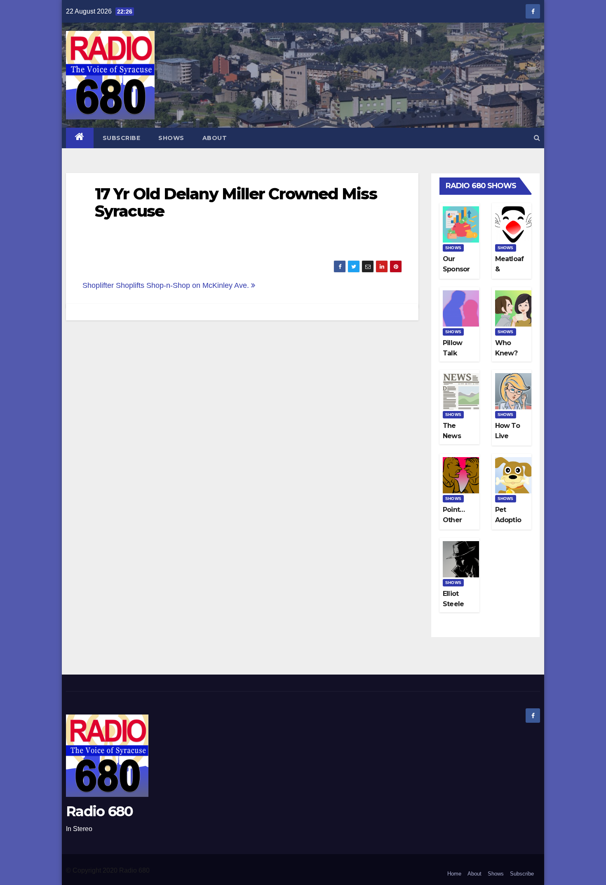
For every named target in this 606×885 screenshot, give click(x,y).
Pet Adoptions (508, 520)
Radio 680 (99, 811)
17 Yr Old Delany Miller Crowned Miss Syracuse (236, 202)
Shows (171, 138)
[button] (537, 137)
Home (454, 874)
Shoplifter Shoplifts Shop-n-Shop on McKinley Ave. (166, 285)
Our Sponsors (456, 269)
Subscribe (122, 138)
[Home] (80, 138)
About (214, 138)
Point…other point (454, 520)
